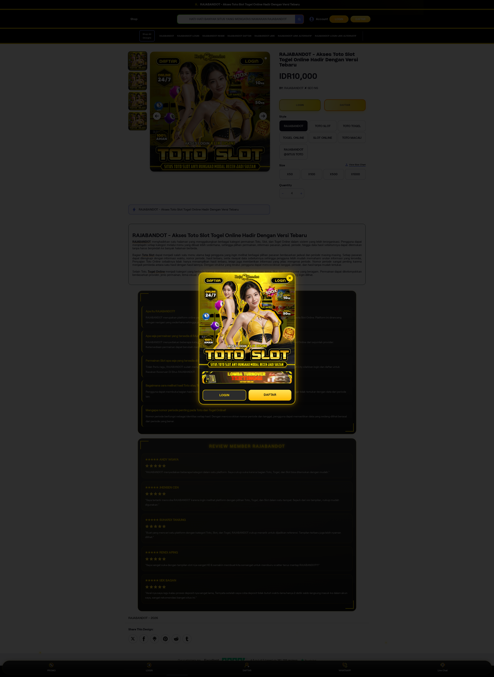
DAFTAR (270, 394)
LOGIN (224, 395)
